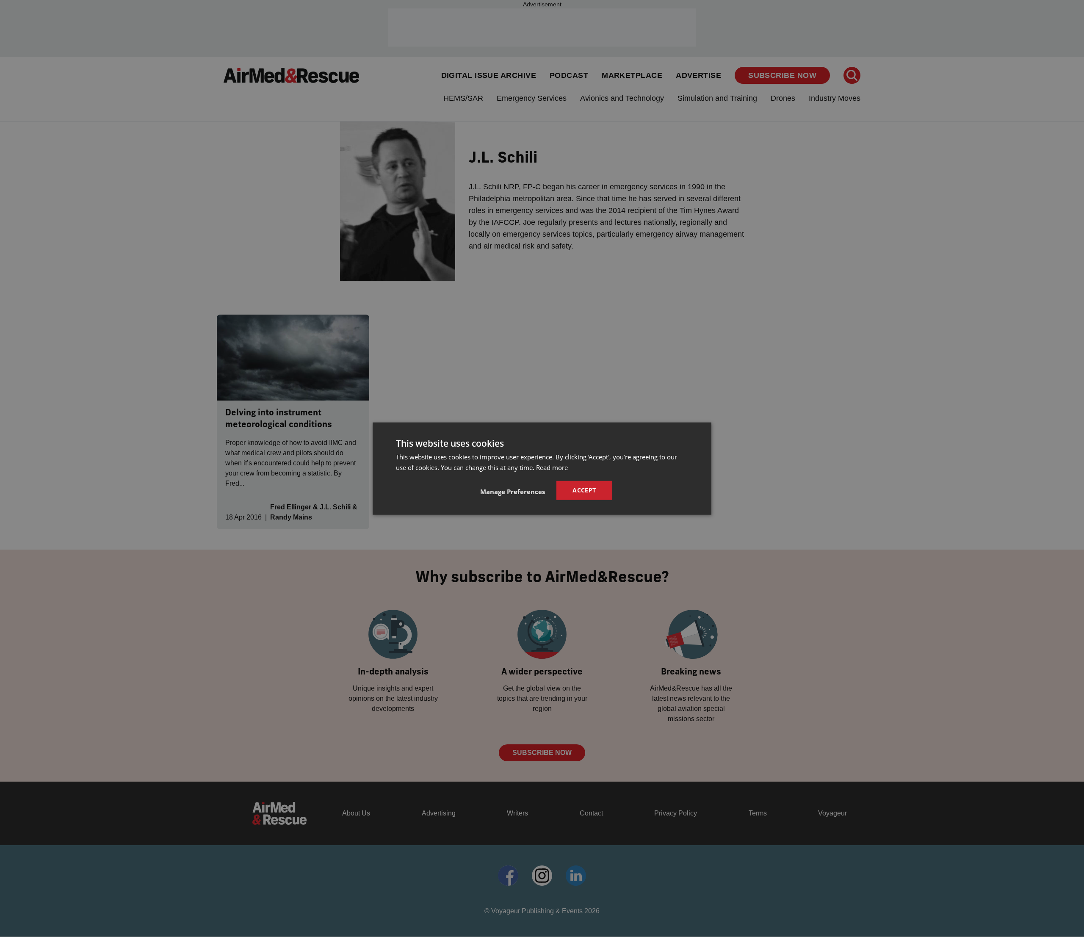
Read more (552, 467)
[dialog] (542, 468)
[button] (512, 491)
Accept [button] (584, 490)
